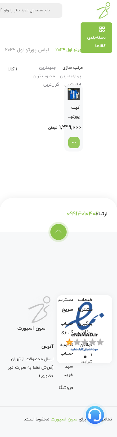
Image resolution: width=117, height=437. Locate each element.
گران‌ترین (51, 85)
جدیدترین (47, 68)
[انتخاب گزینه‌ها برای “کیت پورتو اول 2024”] (74, 142)
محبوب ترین (43, 76)
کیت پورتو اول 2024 (75, 113)
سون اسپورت (64, 419)
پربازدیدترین (70, 76)
